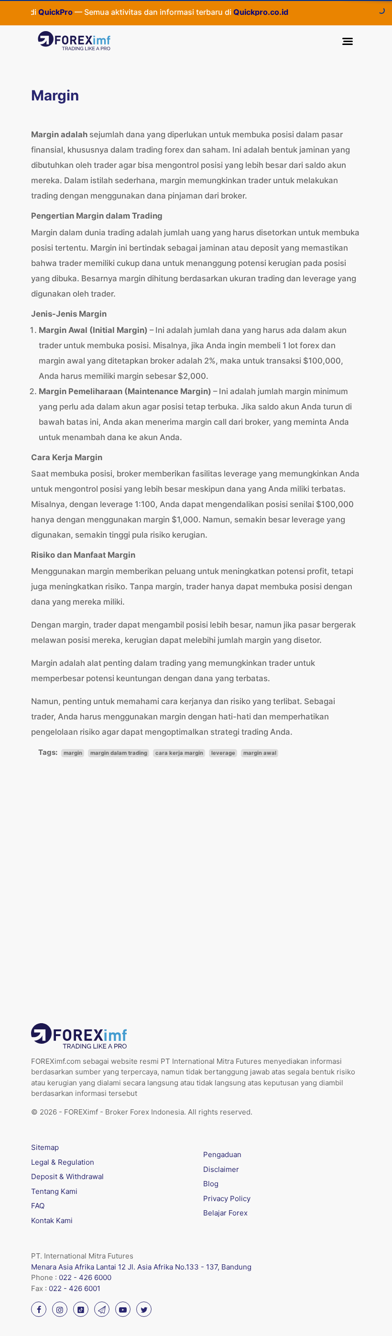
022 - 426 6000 (85, 1277)
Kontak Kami (52, 1220)
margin (73, 753)
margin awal (259, 753)
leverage (223, 753)
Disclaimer (221, 1169)
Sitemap (45, 1147)
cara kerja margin (179, 753)
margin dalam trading (118, 753)
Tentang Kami (54, 1191)
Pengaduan (222, 1154)
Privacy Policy (226, 1198)
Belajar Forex (225, 1212)
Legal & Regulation (62, 1162)
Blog (210, 1183)
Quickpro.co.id (250, 12)
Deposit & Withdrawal (67, 1176)
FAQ (37, 1205)
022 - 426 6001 (74, 1288)
